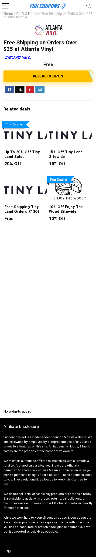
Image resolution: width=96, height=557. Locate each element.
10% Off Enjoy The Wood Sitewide (66, 209)
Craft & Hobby (27, 14)
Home (8, 14)
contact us (75, 527)
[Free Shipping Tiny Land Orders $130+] (25, 177)
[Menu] (5, 6)
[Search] (88, 6)
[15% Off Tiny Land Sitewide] (70, 122)
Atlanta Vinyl (19, 58)
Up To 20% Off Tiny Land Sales (22, 154)
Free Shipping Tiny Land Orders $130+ (22, 209)
